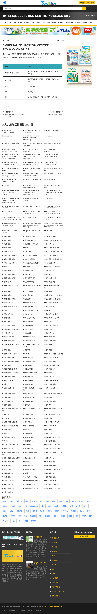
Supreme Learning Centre (33, 231)
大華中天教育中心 (30, 303)
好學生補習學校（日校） (32, 306)
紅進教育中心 (7, 429)
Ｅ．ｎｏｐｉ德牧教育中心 (11, 143)
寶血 (43, 506)
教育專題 (77, 22)
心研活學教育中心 (30, 340)
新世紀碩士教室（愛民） (11, 369)
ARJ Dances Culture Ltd (53, 130)
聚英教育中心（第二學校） (54, 445)
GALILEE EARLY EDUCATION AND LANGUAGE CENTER (32, 163)
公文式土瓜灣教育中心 (31, 259)
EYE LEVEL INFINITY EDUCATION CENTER (51, 156)
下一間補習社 (60, 40)
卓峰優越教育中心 (9, 270)
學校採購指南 (69, 22)
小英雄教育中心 (8, 333)
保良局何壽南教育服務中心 (54, 240)
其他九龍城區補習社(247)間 (17, 124)
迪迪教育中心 (50, 473)
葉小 (20, 521)
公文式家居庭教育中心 (10, 263)
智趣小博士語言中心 (52, 388)
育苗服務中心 (29, 448)
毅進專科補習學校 (30, 397)
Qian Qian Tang (8, 212)
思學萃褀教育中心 (51, 340)
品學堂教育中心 (29, 282)
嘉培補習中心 (29, 295)
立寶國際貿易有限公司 (10, 422)
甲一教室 (6, 418)
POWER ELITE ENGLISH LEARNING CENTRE (52, 207)
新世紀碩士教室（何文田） (54, 365)
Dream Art (49, 136)
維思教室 (6, 433)
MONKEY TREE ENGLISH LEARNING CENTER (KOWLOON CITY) (31, 193)
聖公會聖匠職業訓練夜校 (11, 445)
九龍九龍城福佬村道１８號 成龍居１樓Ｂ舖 (42, 97)
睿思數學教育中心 (30, 418)
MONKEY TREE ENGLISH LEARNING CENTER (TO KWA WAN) (53, 193)
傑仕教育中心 (7, 244)
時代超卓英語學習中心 (52, 380)
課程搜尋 (54, 560)
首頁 (87, 15)
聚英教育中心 (29, 445)
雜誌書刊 (60, 22)
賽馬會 (56, 516)
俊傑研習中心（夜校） (31, 240)
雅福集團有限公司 (51, 481)
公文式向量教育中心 (9, 259)
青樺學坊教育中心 (30, 484)
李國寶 (63, 516)
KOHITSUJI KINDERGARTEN (33, 179)
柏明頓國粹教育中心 (9, 393)
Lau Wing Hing (50, 179)
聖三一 (86, 506)
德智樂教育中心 (50, 337)
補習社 (93, 15)
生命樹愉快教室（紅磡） (53, 414)
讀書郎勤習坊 (7, 469)
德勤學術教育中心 (9, 337)
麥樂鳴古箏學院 (8, 492)
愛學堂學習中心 (50, 350)
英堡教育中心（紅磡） (31, 452)
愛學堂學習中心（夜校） (11, 354)
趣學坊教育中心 (8, 473)
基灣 (26, 501)
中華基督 (19, 511)
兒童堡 (27, 248)
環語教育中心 (29, 414)
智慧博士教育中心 (9, 388)
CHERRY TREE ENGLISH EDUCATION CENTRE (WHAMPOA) (31, 138)
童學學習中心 (29, 422)
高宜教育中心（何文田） (53, 488)
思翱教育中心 (50, 344)
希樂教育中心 (50, 333)
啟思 (41, 501)
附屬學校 (73, 511)
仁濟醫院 (64, 506)
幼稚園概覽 (55, 538)
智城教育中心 (29, 384)
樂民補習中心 (7, 397)
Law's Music (7, 185)
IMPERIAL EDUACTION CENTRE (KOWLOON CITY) (26, 47)
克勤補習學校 (7, 248)
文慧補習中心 (7, 365)
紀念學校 (33, 516)
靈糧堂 (60, 501)
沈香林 (11, 501)
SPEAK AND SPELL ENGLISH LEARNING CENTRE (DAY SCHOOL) (32, 225)
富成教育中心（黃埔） (52, 314)
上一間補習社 (5, 40)
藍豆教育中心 (50, 458)
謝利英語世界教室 (51, 465)
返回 (7, 106)
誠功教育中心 (7, 465)
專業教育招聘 (56, 587)
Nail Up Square (51, 198)
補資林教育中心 (50, 462)
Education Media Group (53, 606)
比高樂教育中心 (8, 401)
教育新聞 (33, 521)
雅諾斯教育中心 (8, 484)
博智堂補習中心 (8, 282)
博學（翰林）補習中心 (52, 278)
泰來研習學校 (7, 405)
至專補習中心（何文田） (53, 448)
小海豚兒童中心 (29, 325)
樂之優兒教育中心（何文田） (54, 393)
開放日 (38, 22)
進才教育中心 (7, 477)
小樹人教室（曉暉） (9, 325)
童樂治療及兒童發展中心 (11, 426)
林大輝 (13, 506)
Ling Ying (6, 521)
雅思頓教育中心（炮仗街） (33, 481)
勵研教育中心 (29, 267)
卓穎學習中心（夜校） (10, 274)
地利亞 (42, 511)
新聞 (26, 521)
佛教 (47, 501)
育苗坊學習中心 (8, 448)
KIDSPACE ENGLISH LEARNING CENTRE (9, 180)
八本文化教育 (29, 251)
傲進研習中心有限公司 (31, 244)
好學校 (56, 506)
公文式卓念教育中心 (52, 255)
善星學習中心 (7, 295)
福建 (67, 501)
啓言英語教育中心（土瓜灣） (33, 285)
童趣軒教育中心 (29, 426)
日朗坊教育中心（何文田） (11, 373)
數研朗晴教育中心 (30, 361)
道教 (19, 506)
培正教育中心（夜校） (10, 299)
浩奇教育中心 (29, 405)
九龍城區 (31, 92)
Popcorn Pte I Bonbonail (32, 206)
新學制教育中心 (50, 369)
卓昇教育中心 (29, 270)
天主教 (50, 511)
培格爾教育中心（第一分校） (54, 295)
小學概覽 (54, 542)
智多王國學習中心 (51, 384)
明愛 (53, 501)
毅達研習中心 (50, 397)
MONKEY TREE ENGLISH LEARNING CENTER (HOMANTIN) (10, 193)
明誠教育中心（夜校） (10, 376)
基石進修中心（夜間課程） (54, 299)
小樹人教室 (49, 321)
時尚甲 (5, 384)
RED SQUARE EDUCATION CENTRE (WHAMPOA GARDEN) (11, 218)
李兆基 (13, 516)
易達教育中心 (29, 376)
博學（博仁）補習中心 (31, 278)
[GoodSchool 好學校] (48, 4)
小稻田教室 (49, 329)
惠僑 (4, 501)
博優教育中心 (50, 274)
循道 (4, 511)
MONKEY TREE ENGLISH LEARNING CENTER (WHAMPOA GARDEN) (10, 200)
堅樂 (90, 516)
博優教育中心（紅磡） (10, 278)
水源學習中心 (29, 401)
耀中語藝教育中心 (51, 441)
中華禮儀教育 (38, 537)
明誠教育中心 (50, 373)
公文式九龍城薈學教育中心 (54, 251)
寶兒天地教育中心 (30, 318)
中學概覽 (54, 547)
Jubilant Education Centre (54, 114)
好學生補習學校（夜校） (11, 306)
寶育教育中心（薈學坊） (53, 318)
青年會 (78, 506)
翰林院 (5, 441)
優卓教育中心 (50, 244)
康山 (14, 521)
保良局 (74, 501)
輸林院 (27, 473)
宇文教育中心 (29, 314)
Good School (34, 506)
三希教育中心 (7, 236)
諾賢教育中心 (29, 465)
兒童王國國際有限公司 (52, 248)
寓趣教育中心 (7, 318)
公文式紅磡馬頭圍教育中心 (33, 263)
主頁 (5, 22)
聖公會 (5, 506)
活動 (44, 22)
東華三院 (19, 501)
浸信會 (81, 501)
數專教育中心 (29, 357)
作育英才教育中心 (51, 236)
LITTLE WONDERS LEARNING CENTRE (29, 186)
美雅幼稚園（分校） (9, 437)
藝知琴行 (27, 462)
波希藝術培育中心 (51, 401)
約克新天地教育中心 (52, 426)
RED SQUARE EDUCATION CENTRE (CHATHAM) (32, 213)
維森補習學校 (29, 433)
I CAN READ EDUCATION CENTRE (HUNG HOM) (10, 175)
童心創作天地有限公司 (52, 422)
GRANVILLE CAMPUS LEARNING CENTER (51, 163)
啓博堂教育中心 (50, 282)
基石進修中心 (29, 299)
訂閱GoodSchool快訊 (87, 3)
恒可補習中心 (7, 350)
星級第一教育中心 (9, 380)
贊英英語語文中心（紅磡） (54, 469)
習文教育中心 (29, 437)
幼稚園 (20, 22)
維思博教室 (49, 429)
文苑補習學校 (29, 365)
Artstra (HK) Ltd (8, 136)
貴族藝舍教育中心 (30, 469)
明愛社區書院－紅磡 (31, 373)
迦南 (77, 516)
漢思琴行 (48, 405)
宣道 (71, 506)
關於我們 (30, 610)
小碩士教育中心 (29, 329)
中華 (25, 506)
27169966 (31, 87)
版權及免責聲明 (13, 610)
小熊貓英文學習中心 (52, 325)
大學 (33, 22)
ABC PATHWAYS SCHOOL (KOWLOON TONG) (10, 131)
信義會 (11, 511)
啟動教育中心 (7, 291)
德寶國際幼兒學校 (30, 337)
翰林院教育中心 (29, 441)
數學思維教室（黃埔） (10, 357)
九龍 (19, 516)
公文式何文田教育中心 (10, 255)
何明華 (84, 516)
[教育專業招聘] (13, 540)
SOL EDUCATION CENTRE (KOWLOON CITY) (10, 224)
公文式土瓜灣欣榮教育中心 (54, 259)
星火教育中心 (50, 376)
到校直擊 (85, 22)
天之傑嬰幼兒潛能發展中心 (54, 303)
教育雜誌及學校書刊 (58, 591)
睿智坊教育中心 (50, 418)
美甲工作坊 (49, 433)
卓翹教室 (27, 274)
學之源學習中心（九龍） (32, 310)
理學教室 (6, 414)
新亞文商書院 (29, 369)
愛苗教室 (27, 354)
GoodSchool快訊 (85, 536)
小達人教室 (28, 333)
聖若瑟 (57, 511)
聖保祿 (89, 501)
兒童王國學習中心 (9, 251)
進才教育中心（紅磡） (31, 477)
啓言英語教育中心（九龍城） (12, 285)
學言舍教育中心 (8, 314)
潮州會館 (34, 501)
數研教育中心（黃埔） (52, 357)
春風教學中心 (29, 380)
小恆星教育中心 (29, 321)
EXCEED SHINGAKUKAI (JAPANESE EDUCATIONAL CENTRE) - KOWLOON (10, 157)
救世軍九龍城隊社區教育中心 (54, 354)
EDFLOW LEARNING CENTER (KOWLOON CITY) (10, 150)
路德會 (5, 516)
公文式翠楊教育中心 (52, 263)
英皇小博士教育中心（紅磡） (12, 458)
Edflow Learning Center (53, 143)
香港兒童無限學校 (9, 488)
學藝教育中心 (50, 310)
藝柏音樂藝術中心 (9, 462)
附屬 (49, 506)
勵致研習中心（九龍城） (53, 267)
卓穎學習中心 (50, 270)
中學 (10, 22)
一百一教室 (49, 231)
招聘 (91, 22)
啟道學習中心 (29, 291)
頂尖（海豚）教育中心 (52, 484)
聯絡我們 (38, 610)
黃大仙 (82, 511)
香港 (88, 511)
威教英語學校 (50, 306)
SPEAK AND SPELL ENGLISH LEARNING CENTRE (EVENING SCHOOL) (53, 225)
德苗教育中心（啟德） (10, 340)
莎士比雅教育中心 (30, 458)
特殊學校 (26, 22)
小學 (14, 22)
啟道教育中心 (50, 291)
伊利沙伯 (65, 511)
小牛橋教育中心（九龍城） (11, 329)
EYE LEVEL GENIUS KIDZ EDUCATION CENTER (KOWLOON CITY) (31, 157)
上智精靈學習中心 (30, 236)
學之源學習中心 (8, 310)
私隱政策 (23, 610)
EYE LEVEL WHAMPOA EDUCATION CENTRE (9, 163)
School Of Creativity (31, 217)
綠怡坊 (27, 429)
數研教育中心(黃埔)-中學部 (11, 361)
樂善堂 (70, 516)
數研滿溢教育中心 (51, 361)
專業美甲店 (7, 321)
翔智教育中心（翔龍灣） (53, 437)
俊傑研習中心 (7, 240)
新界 (40, 516)
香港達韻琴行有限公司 (31, 488)
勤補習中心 (7, 267)
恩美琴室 (27, 350)
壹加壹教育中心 (8, 303)
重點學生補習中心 (51, 477)
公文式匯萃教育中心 (31, 255)
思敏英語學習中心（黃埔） (11, 344)
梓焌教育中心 (29, 393)
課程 (48, 22)
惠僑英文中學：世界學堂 (40, 563)
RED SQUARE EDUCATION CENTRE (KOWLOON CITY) (53, 213)
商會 (25, 516)
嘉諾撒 (35, 511)
